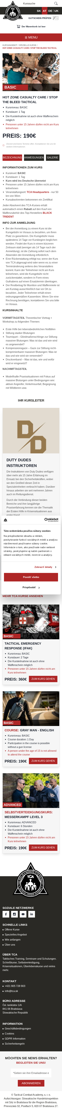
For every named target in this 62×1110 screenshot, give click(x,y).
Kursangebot (10, 45)
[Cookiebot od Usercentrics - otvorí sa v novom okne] (44, 520)
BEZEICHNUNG (12, 157)
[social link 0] (6, 914)
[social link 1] (14, 914)
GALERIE (52, 157)
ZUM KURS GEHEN (43, 678)
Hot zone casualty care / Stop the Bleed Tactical (30, 48)
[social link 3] (31, 914)
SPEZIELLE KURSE (27, 45)
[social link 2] (23, 914)
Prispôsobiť (29, 587)
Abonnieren (31, 1083)
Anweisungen (34, 157)
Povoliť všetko (31, 577)
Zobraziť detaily (43, 567)
